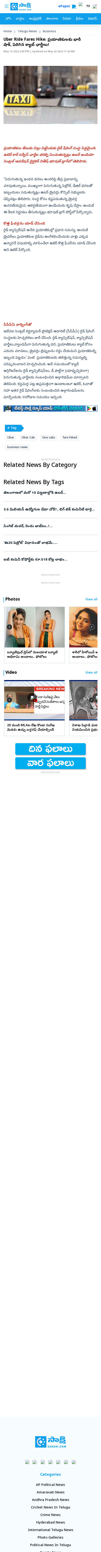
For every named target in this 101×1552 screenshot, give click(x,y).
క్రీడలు (79, 19)
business (49, 32)
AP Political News (50, 1485)
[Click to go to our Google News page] (74, 1462)
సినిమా (67, 19)
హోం (8, 19)
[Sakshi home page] (50, 1442)
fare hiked (70, 438)
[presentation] (9, 627)
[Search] (74, 6)
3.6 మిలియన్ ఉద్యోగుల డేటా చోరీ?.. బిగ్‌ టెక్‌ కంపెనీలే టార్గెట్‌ (49, 509)
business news (17, 447)
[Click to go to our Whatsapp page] (35, 1462)
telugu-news (27, 32)
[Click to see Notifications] (94, 6)
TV (88, 6)
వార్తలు (20, 19)
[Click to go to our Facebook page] (27, 1462)
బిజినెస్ (92, 19)
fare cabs (48, 438)
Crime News (50, 1515)
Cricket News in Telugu (50, 1507)
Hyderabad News (50, 1522)
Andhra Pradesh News (50, 1500)
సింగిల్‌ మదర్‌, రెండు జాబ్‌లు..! (49, 526)
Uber (10, 438)
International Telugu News (50, 1530)
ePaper (65, 6)
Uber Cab (28, 438)
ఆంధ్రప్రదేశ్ (35, 19)
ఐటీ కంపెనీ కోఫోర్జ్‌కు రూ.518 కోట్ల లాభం (50, 559)
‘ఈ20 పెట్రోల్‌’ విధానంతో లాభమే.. (50, 543)
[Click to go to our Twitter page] (43, 1462)
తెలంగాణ (52, 19)
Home (8, 32)
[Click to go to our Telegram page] (66, 1462)
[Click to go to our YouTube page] (58, 1462)
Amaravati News (51, 1492)
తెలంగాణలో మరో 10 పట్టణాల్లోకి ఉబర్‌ (49, 493)
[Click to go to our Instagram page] (51, 1462)
